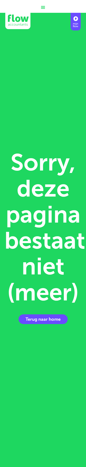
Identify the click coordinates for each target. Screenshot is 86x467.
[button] (43, 7)
